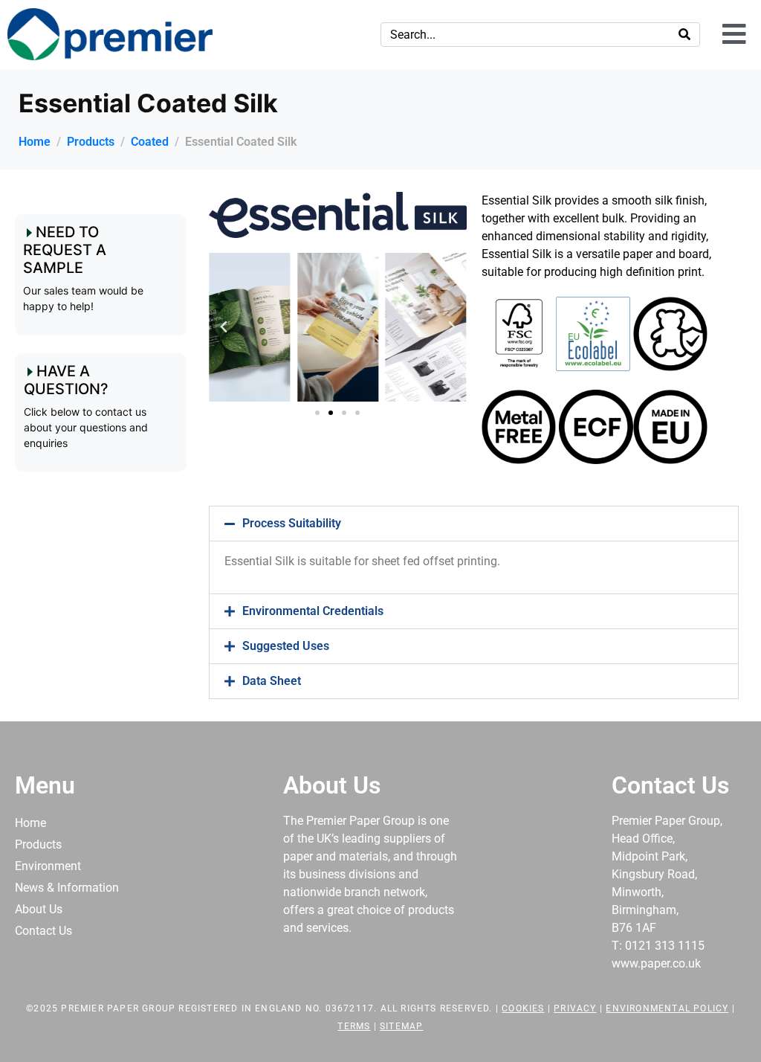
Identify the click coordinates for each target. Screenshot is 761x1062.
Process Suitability (291, 523)
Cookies (523, 1008)
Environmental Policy (667, 1008)
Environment (48, 866)
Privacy (575, 1008)
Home (30, 823)
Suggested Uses (285, 646)
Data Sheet (271, 681)
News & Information (67, 888)
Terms (353, 1026)
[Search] (684, 34)
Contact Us (43, 931)
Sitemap (401, 1026)
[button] (223, 327)
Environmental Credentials (312, 611)
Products (38, 844)
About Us (38, 909)
